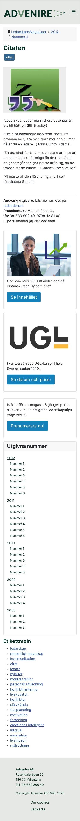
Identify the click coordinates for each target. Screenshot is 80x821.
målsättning (19, 745)
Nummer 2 (17, 469)
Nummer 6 (17, 493)
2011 (10, 500)
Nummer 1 (17, 463)
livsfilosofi (18, 740)
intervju (16, 730)
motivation (19, 715)
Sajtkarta (38, 809)
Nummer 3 (17, 475)
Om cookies (40, 802)
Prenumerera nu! (27, 425)
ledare (15, 669)
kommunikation (22, 659)
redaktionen (13, 205)
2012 (11, 458)
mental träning (21, 679)
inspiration (18, 735)
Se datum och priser (31, 379)
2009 (11, 579)
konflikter (18, 699)
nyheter (16, 674)
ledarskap (18, 648)
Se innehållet (24, 297)
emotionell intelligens (27, 725)
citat (9, 57)
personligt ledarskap (26, 653)
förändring (18, 720)
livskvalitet (19, 694)
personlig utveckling (26, 684)
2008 (11, 610)
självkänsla (19, 704)
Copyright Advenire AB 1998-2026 (40, 793)
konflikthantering (24, 689)
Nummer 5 (17, 487)
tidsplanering (20, 710)
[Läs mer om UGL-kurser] (39, 338)
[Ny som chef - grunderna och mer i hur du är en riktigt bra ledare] (39, 256)
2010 (11, 543)
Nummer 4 (17, 481)
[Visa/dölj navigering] (73, 12)
